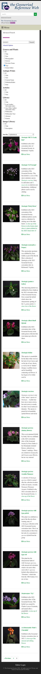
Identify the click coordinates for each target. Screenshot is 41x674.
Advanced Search (6, 17)
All (5, 51)
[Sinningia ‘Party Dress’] (11, 213)
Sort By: (5, 134)
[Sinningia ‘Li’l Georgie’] (11, 172)
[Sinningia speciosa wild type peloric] (11, 518)
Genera (7, 118)
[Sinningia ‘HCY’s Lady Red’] (11, 145)
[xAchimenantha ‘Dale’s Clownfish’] (11, 635)
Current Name (9, 80)
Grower (7, 61)
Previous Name (10, 63)
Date (6, 84)
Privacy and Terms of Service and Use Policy (25, 668)
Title (6, 54)
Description (8, 128)
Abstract (7, 116)
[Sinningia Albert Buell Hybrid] (11, 328)
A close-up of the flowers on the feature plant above (29, 226)
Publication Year (10, 114)
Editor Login (20, 665)
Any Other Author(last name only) (11, 108)
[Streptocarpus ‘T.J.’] (11, 601)
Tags (6, 65)
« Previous (7, 658)
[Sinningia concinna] (11, 399)
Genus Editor (9, 68)
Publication (8, 111)
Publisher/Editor (10, 82)
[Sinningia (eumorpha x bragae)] (11, 252)
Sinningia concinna (27, 180)
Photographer (9, 58)
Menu (6, 27)
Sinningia (29, 165)
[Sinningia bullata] (11, 360)
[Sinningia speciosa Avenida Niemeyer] (11, 479)
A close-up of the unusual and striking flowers (28, 640)
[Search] (35, 14)
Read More (26, 154)
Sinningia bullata (26, 353)
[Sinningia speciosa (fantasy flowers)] (11, 435)
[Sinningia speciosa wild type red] (11, 559)
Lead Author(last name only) (10, 105)
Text (6, 56)
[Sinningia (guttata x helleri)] (11, 289)
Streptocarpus (27, 593)
